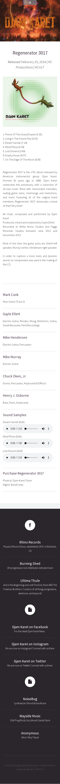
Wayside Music (30, 716)
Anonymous (30, 733)
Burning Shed (30, 563)
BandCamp (17, 484)
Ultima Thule (30, 581)
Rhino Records (30, 542)
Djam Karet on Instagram (30, 644)
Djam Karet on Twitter (30, 661)
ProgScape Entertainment (27, 765)
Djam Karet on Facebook (30, 627)
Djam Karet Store (22, 480)
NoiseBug (30, 699)
